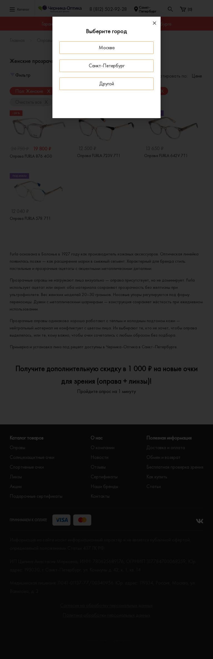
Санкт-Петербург (107, 65)
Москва (107, 47)
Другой (106, 83)
